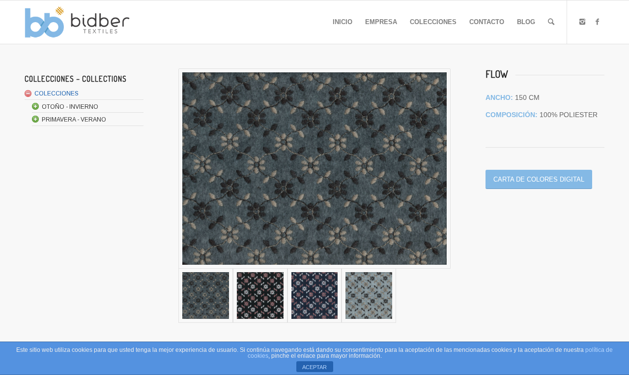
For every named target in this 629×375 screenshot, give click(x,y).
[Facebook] (597, 21)
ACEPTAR (314, 367)
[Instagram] (582, 21)
